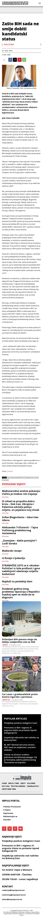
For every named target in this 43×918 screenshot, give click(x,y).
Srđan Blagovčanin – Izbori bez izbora (20, 518)
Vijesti (5, 645)
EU (23, 477)
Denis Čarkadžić (16, 477)
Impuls (10, 471)
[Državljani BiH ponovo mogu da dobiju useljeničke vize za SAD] (21, 619)
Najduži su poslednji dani (17, 581)
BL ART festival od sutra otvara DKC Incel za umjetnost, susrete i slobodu (20, 747)
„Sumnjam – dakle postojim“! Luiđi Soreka (19, 542)
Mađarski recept (12, 550)
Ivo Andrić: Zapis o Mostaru (17, 869)
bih (9, 477)
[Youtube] (20, 828)
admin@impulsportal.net (12, 899)
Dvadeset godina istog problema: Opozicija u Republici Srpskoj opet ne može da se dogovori (21, 593)
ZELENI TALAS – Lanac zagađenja (20, 879)
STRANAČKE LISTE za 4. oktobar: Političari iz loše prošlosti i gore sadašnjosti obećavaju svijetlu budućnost (21, 570)
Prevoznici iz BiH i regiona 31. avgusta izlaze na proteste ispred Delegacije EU (20, 730)
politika (5, 480)
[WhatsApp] (24, 60)
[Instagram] (9, 828)
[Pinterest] (20, 60)
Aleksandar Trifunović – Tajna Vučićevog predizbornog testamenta (20, 530)
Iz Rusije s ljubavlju (13, 558)
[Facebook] (10, 60)
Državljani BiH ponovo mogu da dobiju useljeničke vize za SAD (19, 640)
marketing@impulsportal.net (14, 895)
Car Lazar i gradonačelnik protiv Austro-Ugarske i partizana (20, 695)
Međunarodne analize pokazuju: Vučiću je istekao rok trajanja (21, 492)
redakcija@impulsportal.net (13, 890)
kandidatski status (32, 477)
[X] (15, 60)
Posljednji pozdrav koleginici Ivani (20, 723)
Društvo (6, 700)
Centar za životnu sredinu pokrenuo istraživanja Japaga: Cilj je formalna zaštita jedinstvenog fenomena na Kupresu (20, 758)
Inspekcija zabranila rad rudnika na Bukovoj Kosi (21, 738)
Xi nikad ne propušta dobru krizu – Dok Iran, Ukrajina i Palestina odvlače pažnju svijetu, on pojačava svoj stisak (20, 505)
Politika (9, 44)
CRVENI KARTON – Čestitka (17, 874)
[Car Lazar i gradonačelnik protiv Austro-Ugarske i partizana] (21, 674)
